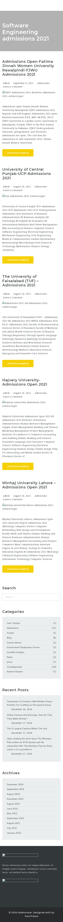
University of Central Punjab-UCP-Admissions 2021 (26, 173)
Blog (9, 638)
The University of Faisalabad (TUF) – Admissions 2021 (20, 280)
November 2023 (15, 799)
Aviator (10, 633)
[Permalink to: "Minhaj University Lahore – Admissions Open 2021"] (30, 507)
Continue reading (17, 152)
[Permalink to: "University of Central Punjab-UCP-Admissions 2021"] (30, 196)
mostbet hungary (15, 652)
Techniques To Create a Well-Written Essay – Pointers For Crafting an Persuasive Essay (30, 703)
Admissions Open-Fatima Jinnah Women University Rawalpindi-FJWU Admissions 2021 (28, 68)
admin (6, 83)
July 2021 (12, 828)
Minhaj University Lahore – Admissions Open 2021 (29, 485)
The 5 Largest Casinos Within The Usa (27, 728)
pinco (10, 662)
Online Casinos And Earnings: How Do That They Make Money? (29, 717)
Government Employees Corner (23, 647)
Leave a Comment (12, 86)
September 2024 (15, 789)
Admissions (43, 83)
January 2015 (14, 833)
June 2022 (12, 808)
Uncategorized (14, 667)
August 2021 (13, 823)
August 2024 (13, 794)
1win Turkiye (13, 623)
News (10, 657)
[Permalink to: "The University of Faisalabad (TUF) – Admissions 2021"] (30, 305)
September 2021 (15, 818)
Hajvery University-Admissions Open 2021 (24, 382)
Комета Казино (15, 671)
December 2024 (15, 784)
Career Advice (14, 642)
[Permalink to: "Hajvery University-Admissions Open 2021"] (30, 404)
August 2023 (13, 804)
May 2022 (12, 813)
